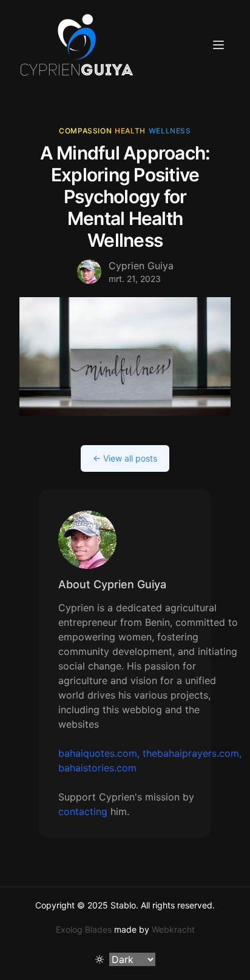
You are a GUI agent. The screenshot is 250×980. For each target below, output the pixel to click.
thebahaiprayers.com (191, 753)
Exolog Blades (84, 929)
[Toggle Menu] (218, 45)
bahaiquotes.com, (99, 753)
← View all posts (125, 458)
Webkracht (173, 929)
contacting (82, 811)
